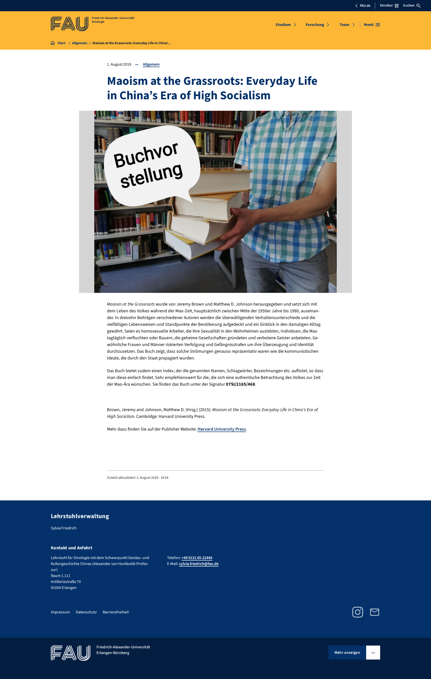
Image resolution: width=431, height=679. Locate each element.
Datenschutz (86, 612)
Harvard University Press (222, 429)
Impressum (60, 612)
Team (344, 24)
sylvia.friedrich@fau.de (198, 563)
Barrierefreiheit (116, 612)
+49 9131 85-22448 (197, 558)
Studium (283, 24)
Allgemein (151, 64)
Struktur (386, 5)
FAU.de (365, 5)
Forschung (315, 24)
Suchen (409, 5)
